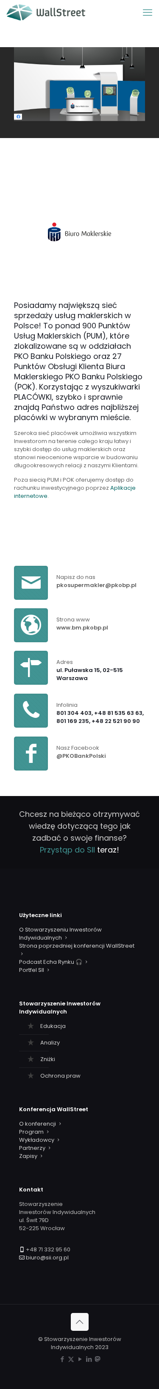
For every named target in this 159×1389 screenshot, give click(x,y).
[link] (79, 232)
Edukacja (53, 1026)
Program (31, 1132)
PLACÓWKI (33, 397)
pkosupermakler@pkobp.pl (96, 585)
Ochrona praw (60, 1076)
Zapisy (28, 1156)
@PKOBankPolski (81, 756)
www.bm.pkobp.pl (82, 628)
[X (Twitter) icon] (71, 1359)
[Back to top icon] (80, 1322)
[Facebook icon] (62, 1359)
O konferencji (37, 1124)
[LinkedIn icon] (89, 1359)
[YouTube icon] (80, 1359)
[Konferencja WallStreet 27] (46, 12)
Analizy (50, 1043)
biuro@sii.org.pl (47, 1257)
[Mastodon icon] (97, 1359)
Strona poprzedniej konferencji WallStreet (76, 946)
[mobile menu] (147, 13)
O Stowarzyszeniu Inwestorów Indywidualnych (60, 934)
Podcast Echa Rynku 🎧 (50, 962)
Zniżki (47, 1059)
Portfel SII (31, 970)
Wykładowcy (36, 1140)
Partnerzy (32, 1148)
